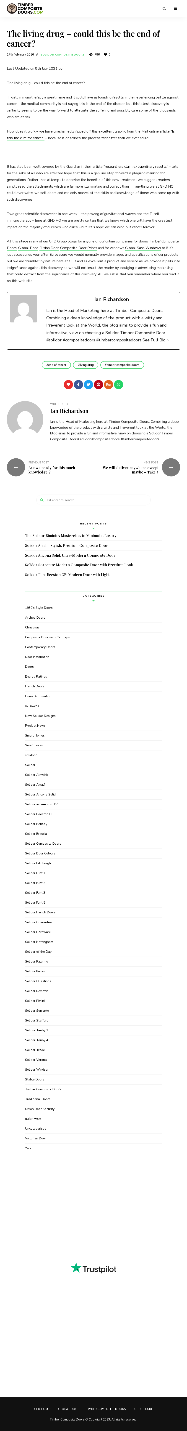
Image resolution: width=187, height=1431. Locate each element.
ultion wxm (33, 1119)
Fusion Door (49, 247)
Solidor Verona (36, 1060)
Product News (35, 725)
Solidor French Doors (40, 912)
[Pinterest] (98, 384)
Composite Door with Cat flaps (47, 637)
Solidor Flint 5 (35, 902)
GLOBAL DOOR (69, 1409)
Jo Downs (32, 706)
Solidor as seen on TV (41, 804)
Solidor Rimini (35, 1001)
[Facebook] (78, 384)
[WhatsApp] (118, 384)
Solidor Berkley (36, 824)
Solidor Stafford (36, 1020)
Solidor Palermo (36, 961)
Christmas (32, 627)
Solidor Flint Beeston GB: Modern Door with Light (67, 574)
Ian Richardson (69, 410)
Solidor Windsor (37, 1069)
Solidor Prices (35, 971)
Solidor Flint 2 (35, 883)
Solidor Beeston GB (39, 814)
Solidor (30, 765)
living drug (86, 365)
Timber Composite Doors (43, 1089)
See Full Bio (154, 340)
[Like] (68, 384)
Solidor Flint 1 (35, 873)
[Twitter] (88, 384)
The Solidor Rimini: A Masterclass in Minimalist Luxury (70, 535)
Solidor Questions (38, 981)
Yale (28, 1148)
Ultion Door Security (40, 1109)
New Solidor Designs (40, 716)
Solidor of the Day (38, 952)
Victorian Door (35, 1138)
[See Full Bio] (168, 340)
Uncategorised (35, 1128)
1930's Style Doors (39, 608)
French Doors (34, 686)
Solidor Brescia (36, 834)
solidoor (31, 755)
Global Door (28, 247)
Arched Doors (35, 617)
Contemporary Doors (40, 647)
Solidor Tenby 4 (36, 1040)
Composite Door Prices (78, 247)
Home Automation (38, 696)
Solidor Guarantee (38, 922)
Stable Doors (34, 1079)
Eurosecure (58, 254)
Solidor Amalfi (35, 784)
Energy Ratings (36, 676)
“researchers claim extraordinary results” (136, 166)
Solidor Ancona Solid (40, 794)
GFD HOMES (43, 1409)
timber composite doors (123, 365)
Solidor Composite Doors (63, 54)
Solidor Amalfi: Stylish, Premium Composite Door (66, 545)
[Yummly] (108, 384)
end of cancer (57, 365)
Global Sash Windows (143, 247)
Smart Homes (35, 735)
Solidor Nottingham (39, 942)
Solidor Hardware (38, 932)
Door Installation (37, 657)
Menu (175, 8)
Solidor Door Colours (40, 853)
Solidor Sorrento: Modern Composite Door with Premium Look (79, 564)
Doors (29, 667)
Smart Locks (34, 745)
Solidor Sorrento (37, 1010)
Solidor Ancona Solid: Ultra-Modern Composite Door (70, 555)
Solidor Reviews (37, 991)
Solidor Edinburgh (38, 863)
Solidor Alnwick (36, 775)
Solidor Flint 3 (35, 893)
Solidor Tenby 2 (36, 1030)
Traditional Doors (37, 1099)
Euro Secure (143, 1409)
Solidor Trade (35, 1050)
